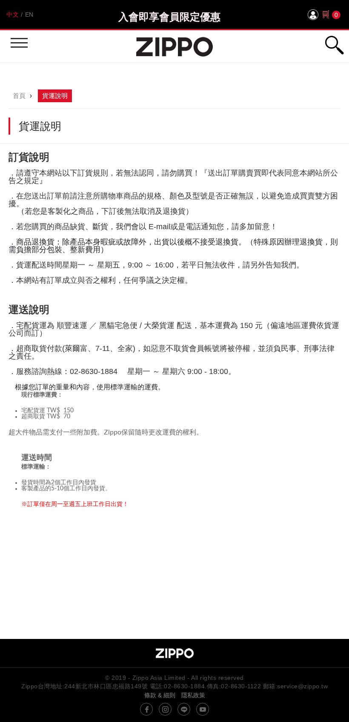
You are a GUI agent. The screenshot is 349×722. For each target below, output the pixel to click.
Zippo (174, 46)
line (183, 709)
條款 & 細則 (159, 695)
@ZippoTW (146, 709)
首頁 (19, 95)
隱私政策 (193, 695)
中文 (12, 14)
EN (29, 14)
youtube (202, 709)
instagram (165, 709)
